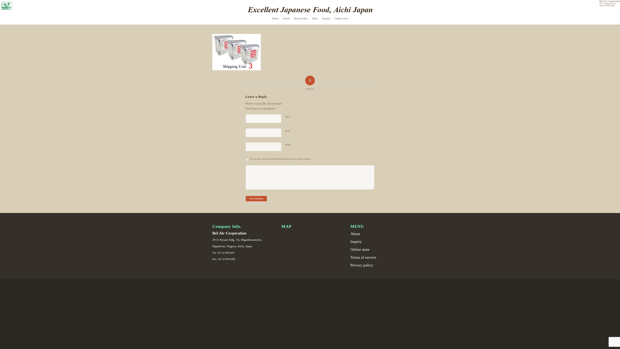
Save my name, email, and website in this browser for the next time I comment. (280, 159)
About (355, 234)
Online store (360, 249)
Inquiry (356, 241)
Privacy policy (361, 265)
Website (288, 145)
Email (288, 130)
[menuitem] (275, 19)
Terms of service (363, 257)
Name (288, 116)
